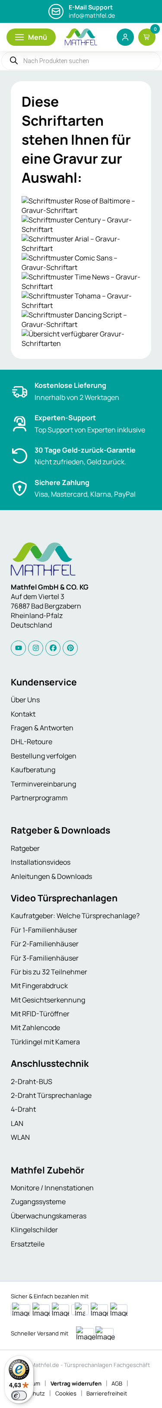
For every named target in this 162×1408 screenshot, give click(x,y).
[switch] (19, 1395)
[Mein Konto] (125, 37)
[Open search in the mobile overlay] (81, 61)
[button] (31, 37)
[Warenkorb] (147, 37)
